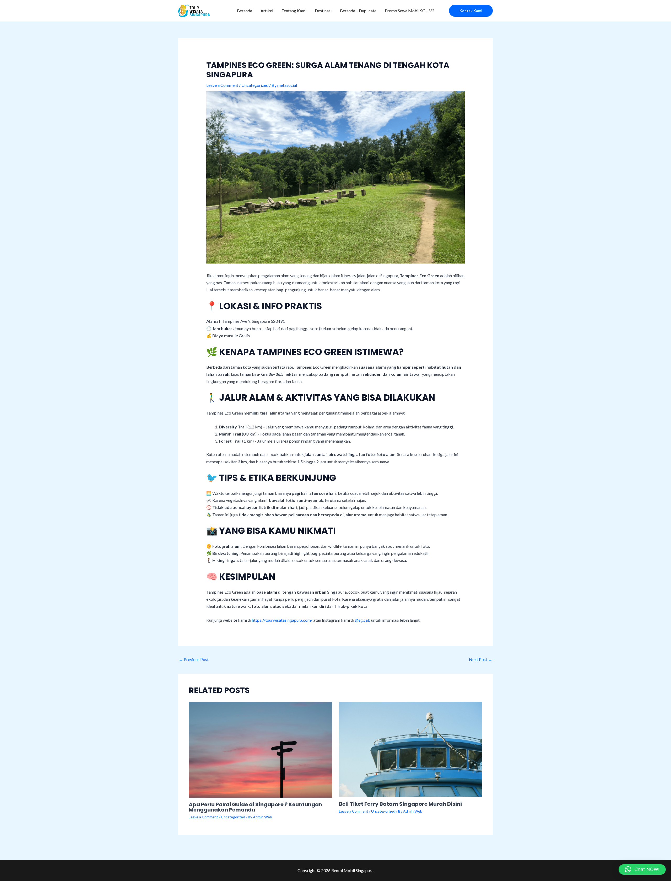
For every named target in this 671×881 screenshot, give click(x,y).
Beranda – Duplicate (358, 10)
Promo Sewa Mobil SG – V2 (409, 10)
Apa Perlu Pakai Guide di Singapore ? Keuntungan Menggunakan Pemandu (255, 807)
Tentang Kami (294, 10)
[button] (471, 11)
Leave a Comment (222, 85)
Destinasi (323, 10)
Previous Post (194, 659)
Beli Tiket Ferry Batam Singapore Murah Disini (400, 804)
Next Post (480, 659)
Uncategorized (254, 85)
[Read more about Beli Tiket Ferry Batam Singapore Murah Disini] (411, 748)
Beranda (244, 10)
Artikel (267, 10)
